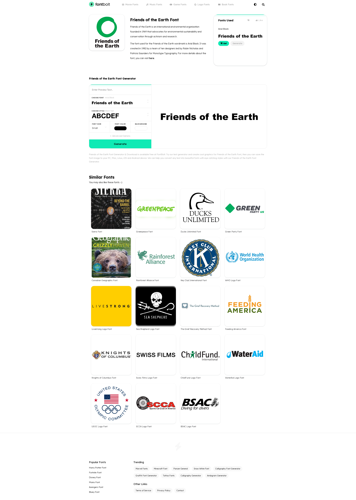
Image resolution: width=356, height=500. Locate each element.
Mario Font (94, 482)
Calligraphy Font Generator (227, 468)
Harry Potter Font (97, 467)
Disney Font (95, 477)
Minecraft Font (160, 468)
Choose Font (98, 98)
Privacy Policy (163, 490)
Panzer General (180, 468)
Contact (180, 490)
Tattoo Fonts (169, 475)
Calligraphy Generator (191, 475)
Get (225, 43)
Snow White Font (201, 468)
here (151, 58)
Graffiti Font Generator (146, 475)
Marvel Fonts (142, 468)
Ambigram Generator (217, 475)
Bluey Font (94, 492)
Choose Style (98, 111)
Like (260, 20)
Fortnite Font (95, 472)
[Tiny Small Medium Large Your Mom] (99, 126)
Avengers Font (96, 487)
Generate (237, 43)
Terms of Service (143, 490)
